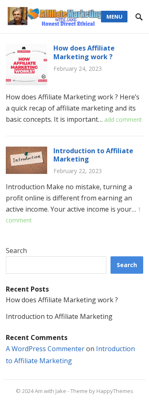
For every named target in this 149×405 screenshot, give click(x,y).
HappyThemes (114, 391)
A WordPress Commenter (45, 348)
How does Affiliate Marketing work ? (84, 52)
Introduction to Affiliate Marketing (93, 155)
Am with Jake (50, 391)
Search (16, 250)
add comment (123, 119)
